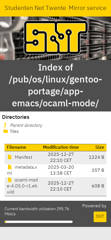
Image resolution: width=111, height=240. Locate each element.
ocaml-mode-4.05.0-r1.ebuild (22, 186)
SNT (100, 216)
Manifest (23, 157)
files (14, 131)
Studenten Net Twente (35, 8)
